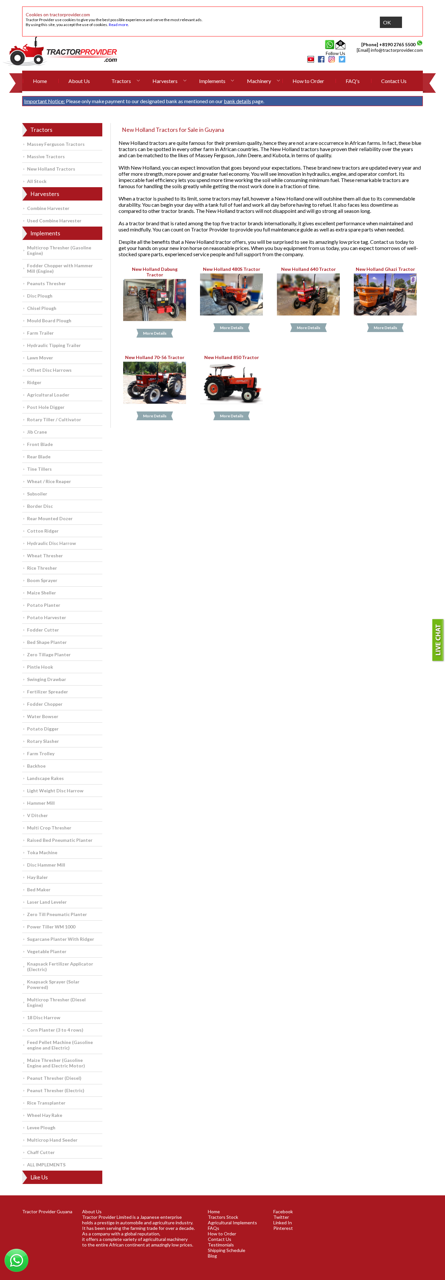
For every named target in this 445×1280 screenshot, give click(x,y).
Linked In (282, 1222)
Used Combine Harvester (54, 220)
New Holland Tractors (51, 169)
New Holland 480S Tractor (231, 269)
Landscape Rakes (45, 778)
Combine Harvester (48, 208)
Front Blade (40, 444)
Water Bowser (42, 716)
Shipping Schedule (226, 1250)
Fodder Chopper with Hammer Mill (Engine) (60, 268)
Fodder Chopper (45, 704)
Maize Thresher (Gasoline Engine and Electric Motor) (56, 1062)
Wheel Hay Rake (44, 1115)
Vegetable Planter (46, 951)
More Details (154, 333)
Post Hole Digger (46, 407)
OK (387, 22)
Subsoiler (37, 493)
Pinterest (283, 1228)
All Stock (37, 181)
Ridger (34, 382)
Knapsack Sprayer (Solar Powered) (53, 984)
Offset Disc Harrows (49, 370)
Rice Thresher (42, 568)
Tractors (121, 81)
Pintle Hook (40, 667)
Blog (212, 1256)
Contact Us (394, 81)
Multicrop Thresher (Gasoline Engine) (59, 250)
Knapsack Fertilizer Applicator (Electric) (60, 966)
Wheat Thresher (45, 555)
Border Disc (40, 506)
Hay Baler (37, 877)
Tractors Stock (223, 1217)
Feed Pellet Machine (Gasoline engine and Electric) (60, 1044)
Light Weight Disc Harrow (55, 790)
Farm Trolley (40, 753)
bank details (237, 101)
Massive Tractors (46, 156)
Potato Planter (43, 605)
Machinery (259, 81)
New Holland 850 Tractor (231, 357)
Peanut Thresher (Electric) (55, 1090)
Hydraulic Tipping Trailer (54, 345)
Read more (118, 24)
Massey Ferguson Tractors (56, 144)
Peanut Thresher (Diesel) (54, 1078)
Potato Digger (43, 728)
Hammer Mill (41, 803)
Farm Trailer (40, 333)
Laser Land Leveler (47, 902)
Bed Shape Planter (47, 642)
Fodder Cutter (43, 630)
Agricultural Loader (48, 394)
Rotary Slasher (43, 741)
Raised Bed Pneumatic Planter (60, 840)
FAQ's (353, 81)
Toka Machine (42, 852)
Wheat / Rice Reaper (49, 481)
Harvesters (165, 81)
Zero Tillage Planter (49, 654)
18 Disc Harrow (43, 1017)
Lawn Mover (40, 357)
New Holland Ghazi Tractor (385, 269)
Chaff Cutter (41, 1152)
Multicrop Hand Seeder (52, 1140)
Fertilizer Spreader (47, 691)
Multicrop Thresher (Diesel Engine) (56, 1002)
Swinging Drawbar (46, 679)
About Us (79, 81)
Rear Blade (38, 456)
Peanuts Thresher (46, 283)
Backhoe (36, 766)
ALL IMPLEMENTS (46, 1164)
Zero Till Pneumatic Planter (57, 914)
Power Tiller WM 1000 (51, 926)
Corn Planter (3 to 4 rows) (55, 1030)
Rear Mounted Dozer (50, 518)
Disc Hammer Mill (46, 865)
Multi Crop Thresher (49, 827)
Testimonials (221, 1244)
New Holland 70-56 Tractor (154, 357)
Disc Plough (39, 296)
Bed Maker (38, 889)
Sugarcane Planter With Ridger (60, 939)
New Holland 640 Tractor (308, 269)
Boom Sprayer (42, 580)
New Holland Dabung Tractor (155, 271)
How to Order (308, 81)
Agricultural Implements (232, 1222)
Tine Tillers (39, 469)
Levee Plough (41, 1127)
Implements (212, 81)
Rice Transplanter (46, 1103)
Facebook (283, 1211)
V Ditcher (37, 815)
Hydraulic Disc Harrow (51, 543)
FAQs (213, 1228)
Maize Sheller (41, 592)
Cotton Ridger (43, 531)
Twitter (281, 1217)
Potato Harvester (46, 617)
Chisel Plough (41, 308)
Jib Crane (37, 432)
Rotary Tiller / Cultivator (54, 419)
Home (40, 81)
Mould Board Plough (49, 320)
